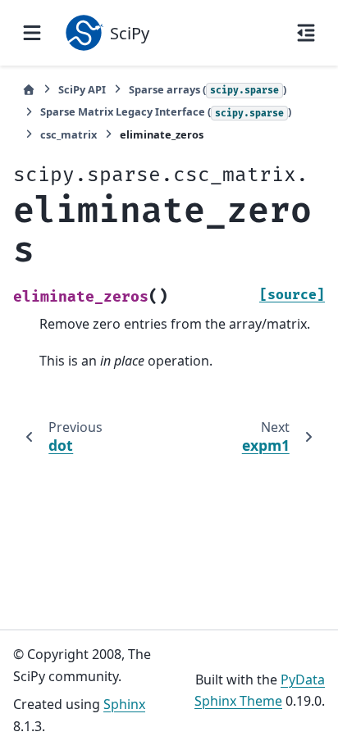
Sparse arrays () (207, 89)
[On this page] (306, 33)
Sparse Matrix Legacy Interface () (165, 111)
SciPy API (82, 89)
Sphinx (124, 704)
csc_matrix (68, 134)
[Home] (28, 89)
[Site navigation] (32, 33)
